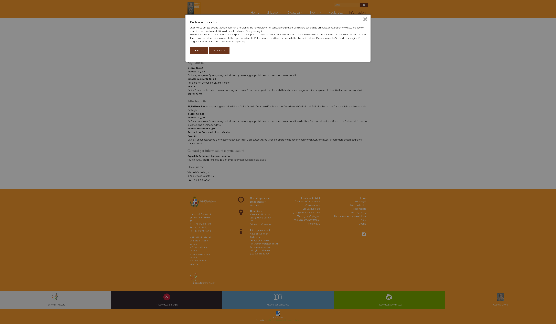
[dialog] (278, 38)
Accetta (222, 51)
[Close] (365, 19)
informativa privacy (234, 41)
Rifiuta (202, 51)
